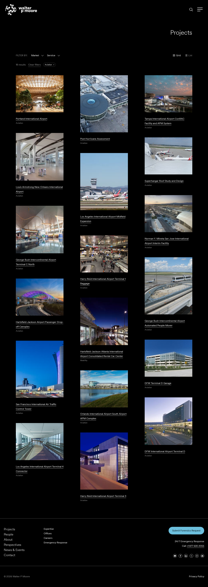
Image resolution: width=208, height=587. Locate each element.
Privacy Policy (196, 576)
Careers (48, 538)
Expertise (49, 528)
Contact (9, 555)
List (190, 55)
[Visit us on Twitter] (191, 556)
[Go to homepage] (21, 9)
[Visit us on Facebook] (180, 556)
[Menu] (200, 9)
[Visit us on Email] (202, 556)
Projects (9, 529)
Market (35, 55)
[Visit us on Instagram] (197, 556)
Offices (48, 533)
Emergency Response (55, 542)
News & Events (14, 550)
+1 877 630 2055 (195, 545)
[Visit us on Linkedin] (186, 556)
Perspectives (12, 545)
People (8, 534)
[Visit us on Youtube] (175, 556)
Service (51, 55)
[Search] (191, 9)
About (8, 539)
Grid (178, 55)
